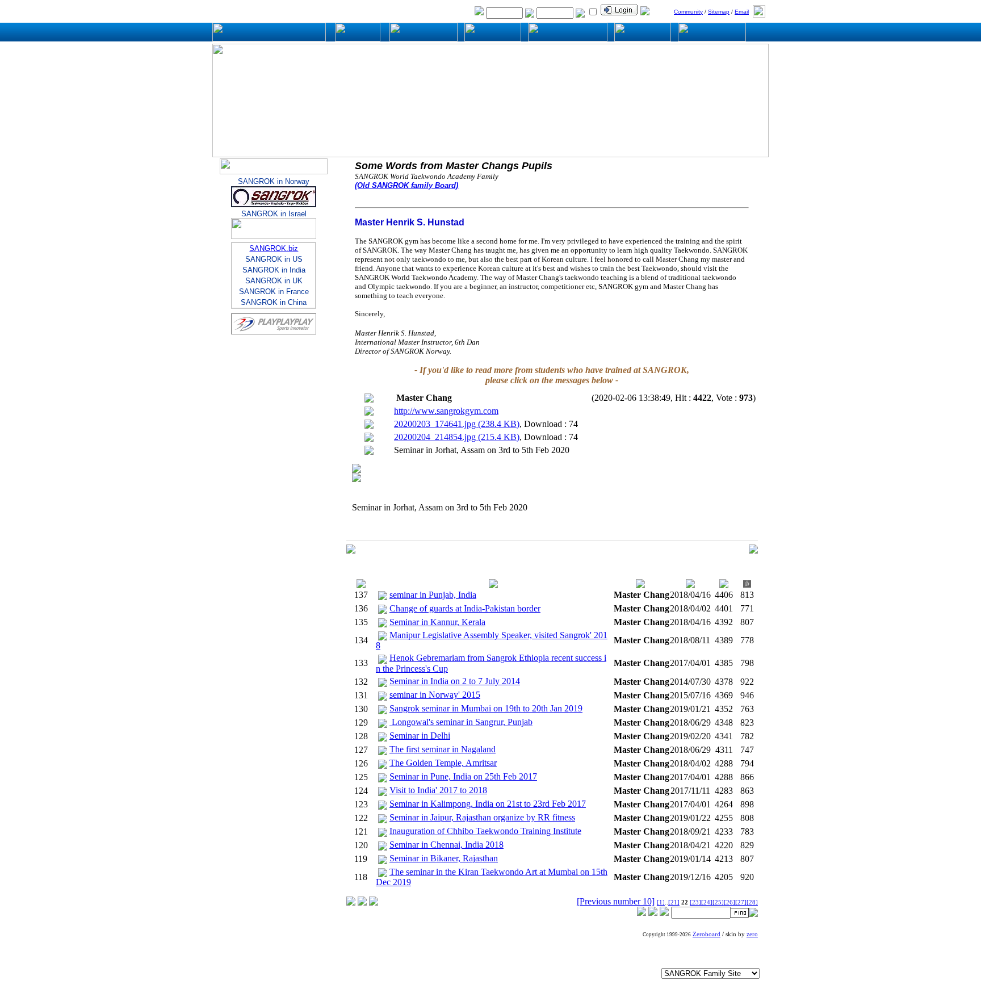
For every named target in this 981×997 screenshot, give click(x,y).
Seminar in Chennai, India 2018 (446, 844)
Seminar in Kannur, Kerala (437, 622)
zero (752, 934)
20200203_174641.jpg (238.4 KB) (456, 424)
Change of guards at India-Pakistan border (464, 608)
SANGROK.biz (273, 248)
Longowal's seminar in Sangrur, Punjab (461, 722)
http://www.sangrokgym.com (446, 411)
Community (688, 12)
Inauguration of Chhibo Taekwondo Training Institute (485, 831)
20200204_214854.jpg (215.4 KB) (456, 437)
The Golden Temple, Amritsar (443, 763)
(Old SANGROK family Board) (406, 185)
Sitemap (719, 12)
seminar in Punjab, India (432, 595)
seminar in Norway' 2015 (434, 694)
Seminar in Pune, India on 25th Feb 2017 (463, 776)
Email (742, 12)
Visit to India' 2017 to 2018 (438, 790)
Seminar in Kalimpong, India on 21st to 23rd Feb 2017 (487, 804)
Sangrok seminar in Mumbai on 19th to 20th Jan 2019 (485, 708)
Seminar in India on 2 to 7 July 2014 (454, 681)
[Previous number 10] (616, 901)
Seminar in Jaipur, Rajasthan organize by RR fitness (482, 817)
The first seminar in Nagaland (442, 749)
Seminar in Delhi (419, 735)
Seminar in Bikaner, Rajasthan (443, 858)
